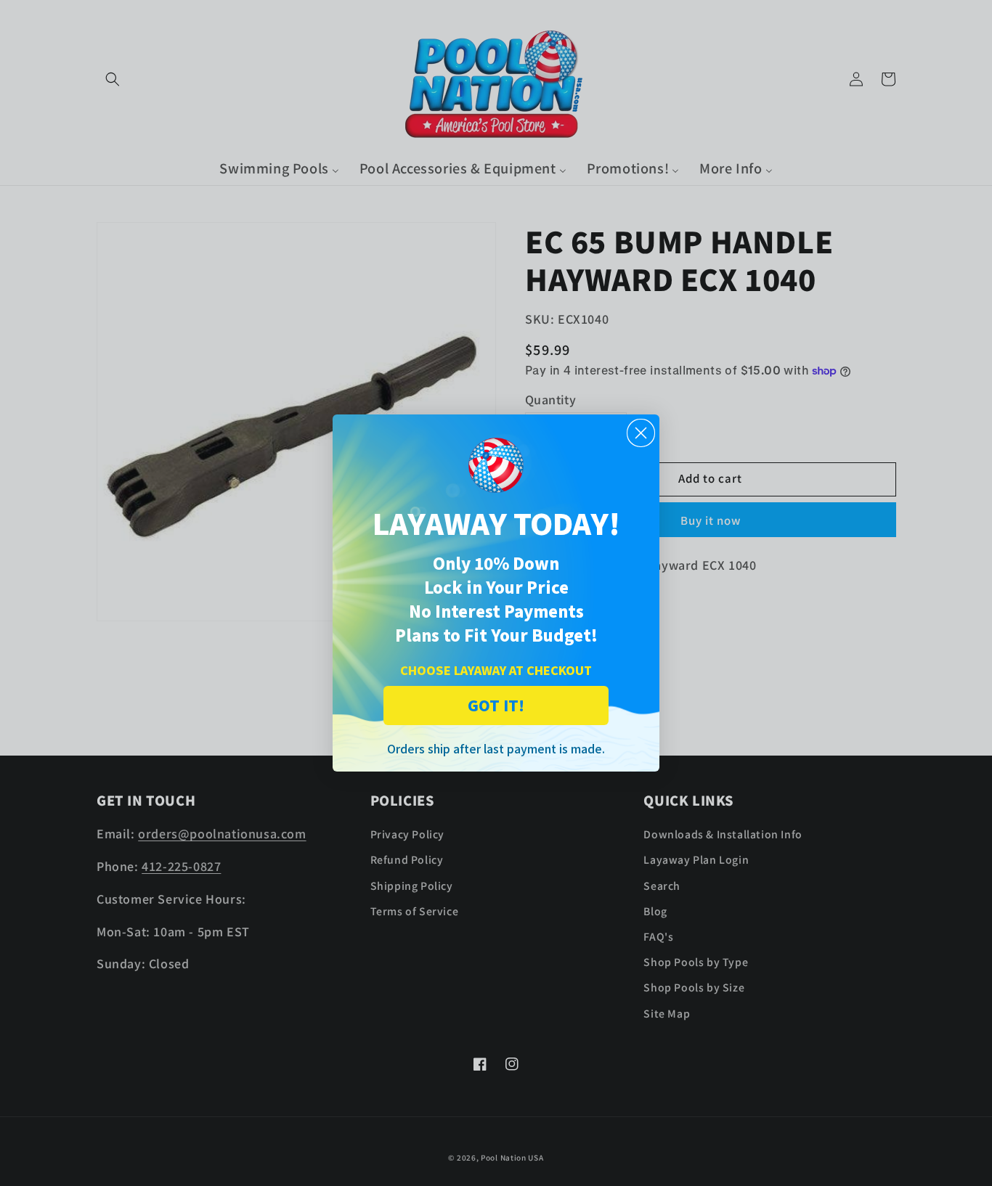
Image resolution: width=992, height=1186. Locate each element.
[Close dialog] (641, 433)
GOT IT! (496, 705)
